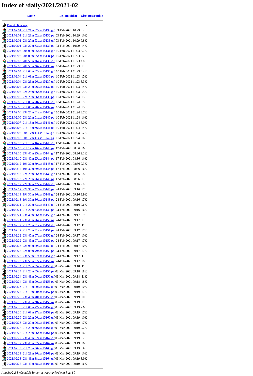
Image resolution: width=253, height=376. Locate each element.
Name (31, 15)
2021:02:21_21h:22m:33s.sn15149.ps (30, 209)
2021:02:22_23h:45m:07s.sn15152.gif (31, 235)
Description (95, 15)
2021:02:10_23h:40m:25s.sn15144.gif (31, 153)
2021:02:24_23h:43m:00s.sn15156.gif (31, 276)
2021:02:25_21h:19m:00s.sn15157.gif (31, 286)
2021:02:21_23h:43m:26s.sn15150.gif (31, 215)
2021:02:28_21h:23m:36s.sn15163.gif (31, 348)
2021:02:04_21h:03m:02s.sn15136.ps (30, 76)
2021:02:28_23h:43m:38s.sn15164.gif (31, 358)
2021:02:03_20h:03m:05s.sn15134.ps (30, 56)
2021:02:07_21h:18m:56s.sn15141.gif (31, 122)
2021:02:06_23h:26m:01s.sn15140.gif (31, 112)
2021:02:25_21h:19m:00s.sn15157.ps (30, 292)
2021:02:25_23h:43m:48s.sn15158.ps (30, 302)
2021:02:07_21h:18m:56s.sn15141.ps (30, 127)
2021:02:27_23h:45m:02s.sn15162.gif (31, 338)
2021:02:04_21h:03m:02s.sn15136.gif (31, 71)
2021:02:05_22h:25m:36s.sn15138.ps (30, 97)
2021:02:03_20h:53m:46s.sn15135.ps (30, 66)
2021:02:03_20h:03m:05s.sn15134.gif (31, 50)
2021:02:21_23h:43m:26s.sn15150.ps (30, 220)
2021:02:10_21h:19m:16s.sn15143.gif (31, 143)
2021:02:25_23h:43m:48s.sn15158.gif (31, 297)
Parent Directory (17, 25)
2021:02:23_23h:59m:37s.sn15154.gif (31, 256)
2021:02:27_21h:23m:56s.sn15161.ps (30, 333)
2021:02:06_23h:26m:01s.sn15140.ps (30, 117)
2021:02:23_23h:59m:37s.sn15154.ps (30, 261)
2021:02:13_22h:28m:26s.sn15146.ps (30, 179)
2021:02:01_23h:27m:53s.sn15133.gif (31, 40)
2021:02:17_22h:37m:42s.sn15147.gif (31, 184)
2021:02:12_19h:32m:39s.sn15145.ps (30, 168)
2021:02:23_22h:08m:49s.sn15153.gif (31, 245)
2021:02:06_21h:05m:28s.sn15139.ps (30, 107)
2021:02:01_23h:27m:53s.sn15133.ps (30, 45)
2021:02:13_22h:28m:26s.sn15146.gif (31, 174)
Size (84, 15)
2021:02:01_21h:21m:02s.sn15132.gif (31, 30)
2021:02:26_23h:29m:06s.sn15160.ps (30, 322)
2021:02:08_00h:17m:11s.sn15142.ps (30, 138)
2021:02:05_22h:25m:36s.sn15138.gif (31, 92)
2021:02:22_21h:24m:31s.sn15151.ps (30, 230)
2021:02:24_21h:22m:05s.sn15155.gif (31, 266)
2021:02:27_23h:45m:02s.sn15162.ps (30, 343)
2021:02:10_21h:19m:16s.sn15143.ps (30, 148)
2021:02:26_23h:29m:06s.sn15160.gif (31, 317)
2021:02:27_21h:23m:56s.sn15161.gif (31, 327)
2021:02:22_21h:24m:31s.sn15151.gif (31, 225)
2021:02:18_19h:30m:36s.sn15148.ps (30, 199)
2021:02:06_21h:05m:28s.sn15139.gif (31, 102)
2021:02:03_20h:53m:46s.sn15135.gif (31, 61)
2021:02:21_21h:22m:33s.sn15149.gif (31, 204)
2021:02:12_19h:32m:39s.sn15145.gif (31, 163)
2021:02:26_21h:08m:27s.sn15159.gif (31, 307)
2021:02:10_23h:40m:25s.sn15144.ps (30, 158)
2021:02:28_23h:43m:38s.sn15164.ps (30, 363)
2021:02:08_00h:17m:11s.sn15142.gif (30, 133)
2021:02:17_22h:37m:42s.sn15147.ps (30, 189)
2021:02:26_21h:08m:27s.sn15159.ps (30, 312)
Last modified (68, 15)
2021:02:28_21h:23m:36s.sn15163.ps (30, 353)
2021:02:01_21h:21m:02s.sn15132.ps (30, 35)
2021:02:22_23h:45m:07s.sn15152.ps (30, 240)
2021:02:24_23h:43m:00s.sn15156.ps (30, 281)
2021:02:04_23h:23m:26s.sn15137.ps (30, 86)
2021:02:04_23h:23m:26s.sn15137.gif (31, 81)
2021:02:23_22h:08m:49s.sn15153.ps (30, 251)
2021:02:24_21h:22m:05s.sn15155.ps (30, 271)
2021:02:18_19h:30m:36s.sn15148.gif (31, 194)
